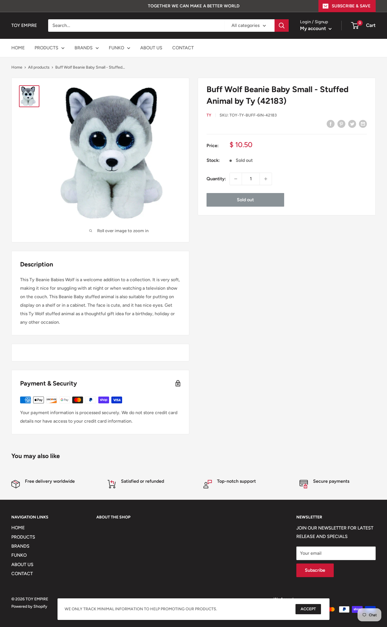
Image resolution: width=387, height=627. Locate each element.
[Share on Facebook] (331, 123)
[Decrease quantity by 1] (236, 179)
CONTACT (183, 47)
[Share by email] (363, 123)
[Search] (282, 25)
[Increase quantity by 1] (266, 179)
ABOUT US (151, 47)
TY (209, 115)
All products (39, 67)
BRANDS (84, 47)
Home (16, 67)
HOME (18, 47)
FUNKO (116, 47)
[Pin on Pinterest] (341, 123)
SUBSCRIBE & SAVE (351, 6)
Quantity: (216, 178)
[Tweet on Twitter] (352, 123)
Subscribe (315, 570)
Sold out (245, 199)
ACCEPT (308, 609)
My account (313, 28)
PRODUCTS (46, 47)
